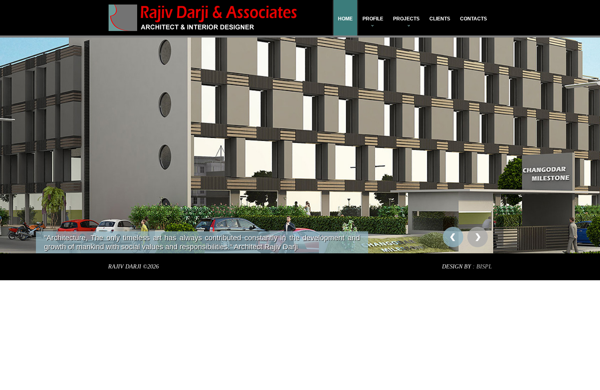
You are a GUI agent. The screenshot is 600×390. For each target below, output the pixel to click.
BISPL (484, 267)
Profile (372, 19)
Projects (406, 19)
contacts (473, 19)
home (345, 19)
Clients (439, 19)
